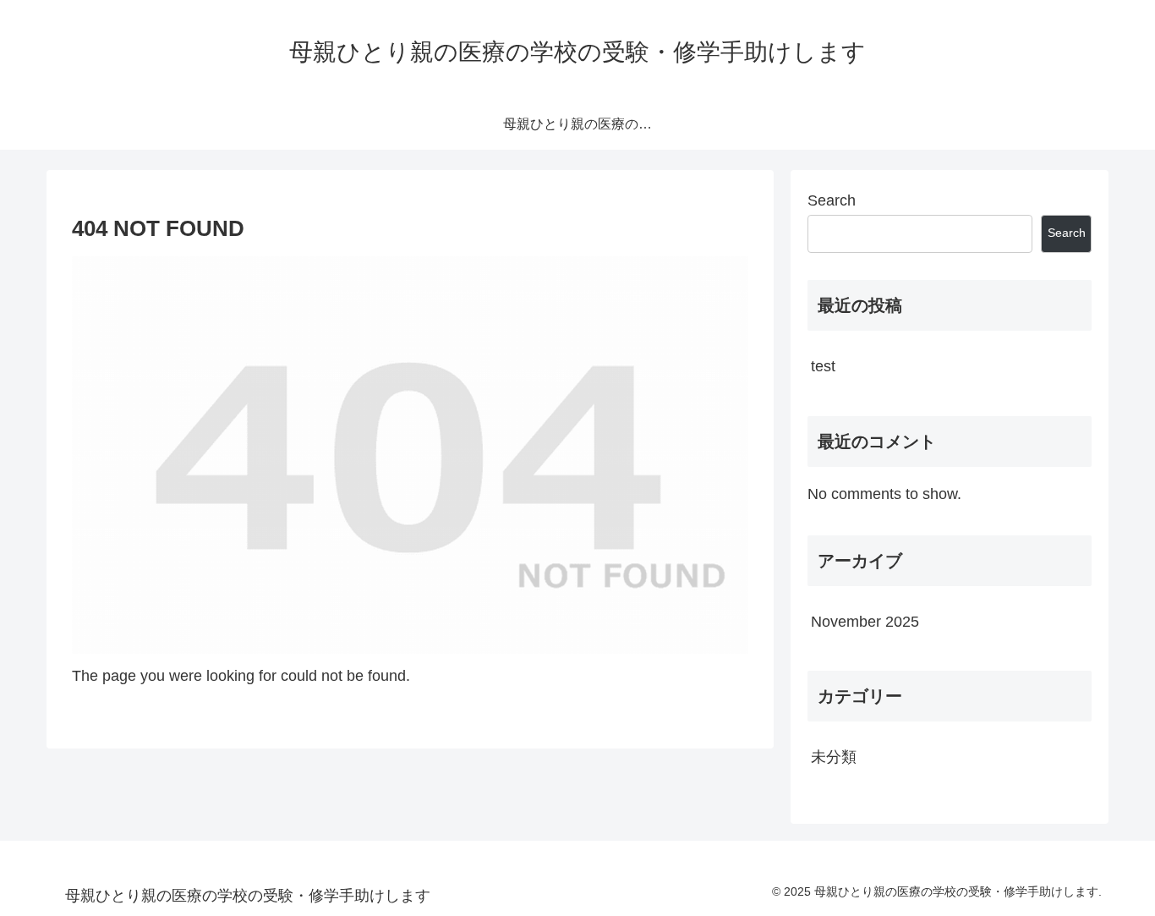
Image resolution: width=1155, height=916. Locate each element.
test (823, 366)
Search (831, 200)
